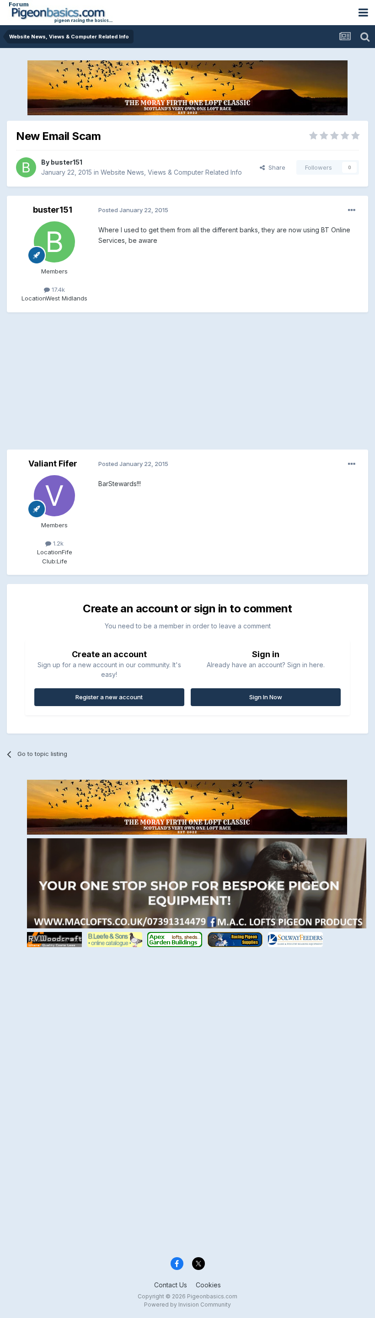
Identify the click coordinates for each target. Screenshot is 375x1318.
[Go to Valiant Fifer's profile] (54, 495)
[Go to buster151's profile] (26, 167)
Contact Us (170, 1285)
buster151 (66, 162)
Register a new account (109, 697)
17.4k (57, 289)
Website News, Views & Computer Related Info (171, 172)
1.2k (57, 543)
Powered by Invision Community (187, 1304)
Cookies (208, 1285)
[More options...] (352, 210)
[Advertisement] (114, 385)
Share (275, 167)
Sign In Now (265, 697)
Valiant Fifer (52, 463)
